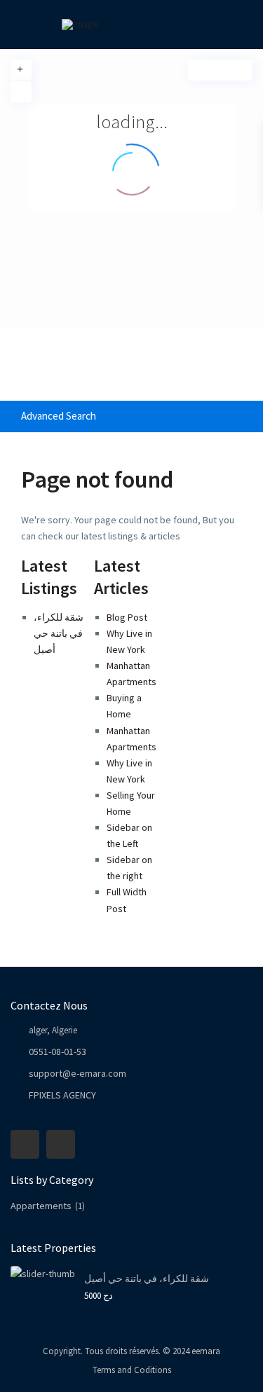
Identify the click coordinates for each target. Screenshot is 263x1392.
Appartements (41, 1205)
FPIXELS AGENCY (62, 1095)
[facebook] (25, 1144)
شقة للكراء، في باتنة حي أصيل (58, 633)
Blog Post (127, 617)
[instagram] (60, 1144)
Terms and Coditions (132, 1370)
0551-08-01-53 (57, 1051)
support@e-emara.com (77, 1073)
